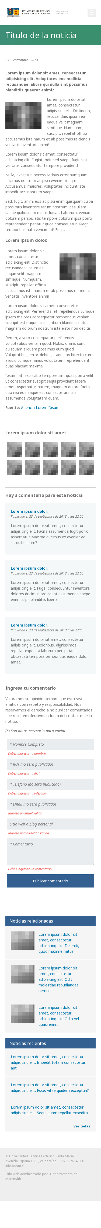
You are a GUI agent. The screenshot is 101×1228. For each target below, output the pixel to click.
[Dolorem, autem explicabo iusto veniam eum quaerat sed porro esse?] (69, 450)
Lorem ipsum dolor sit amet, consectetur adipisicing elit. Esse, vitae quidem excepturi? (50, 1087)
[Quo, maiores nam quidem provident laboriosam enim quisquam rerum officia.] (69, 468)
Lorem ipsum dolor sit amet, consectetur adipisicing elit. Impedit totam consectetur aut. (48, 1062)
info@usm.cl (14, 1166)
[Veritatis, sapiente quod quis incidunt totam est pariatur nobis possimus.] (32, 468)
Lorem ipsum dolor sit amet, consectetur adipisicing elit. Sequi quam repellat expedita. (50, 1110)
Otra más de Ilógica (80, 1192)
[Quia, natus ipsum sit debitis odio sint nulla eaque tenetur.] (14, 468)
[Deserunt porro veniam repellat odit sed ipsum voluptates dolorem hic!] (50, 450)
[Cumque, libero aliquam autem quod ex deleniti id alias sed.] (32, 450)
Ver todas (82, 1126)
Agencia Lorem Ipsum (40, 407)
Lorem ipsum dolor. (29, 511)
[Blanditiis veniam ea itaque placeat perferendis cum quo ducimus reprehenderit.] (87, 468)
